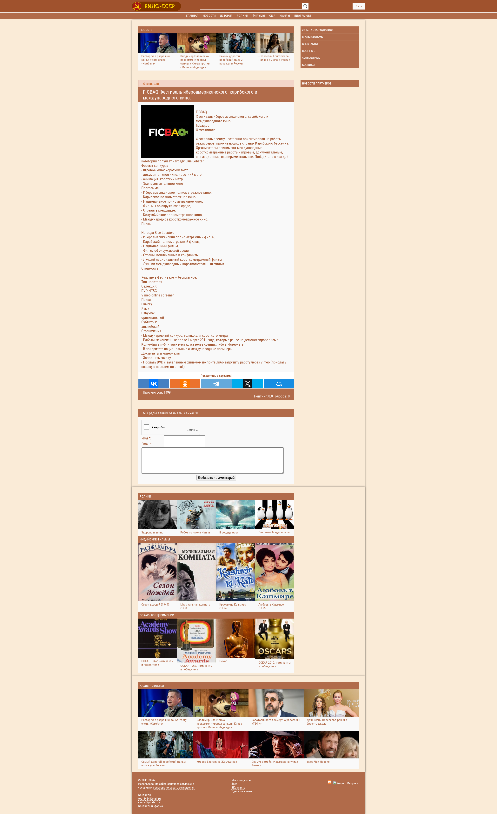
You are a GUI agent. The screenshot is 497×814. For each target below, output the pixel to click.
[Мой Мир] (279, 383)
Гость (359, 6)
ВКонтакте (238, 787)
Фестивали (151, 84)
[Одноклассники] (185, 383)
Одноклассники (241, 791)
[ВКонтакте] (153, 383)
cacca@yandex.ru (149, 802)
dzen (234, 784)
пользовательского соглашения (174, 787)
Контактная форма (150, 806)
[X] (247, 383)
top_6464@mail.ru (149, 798)
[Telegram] (216, 383)
